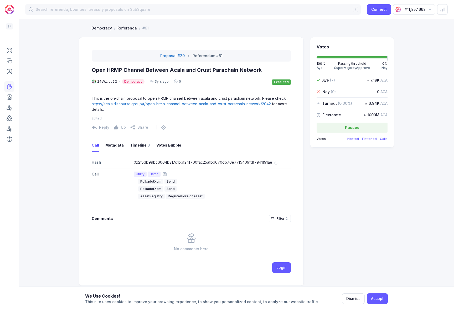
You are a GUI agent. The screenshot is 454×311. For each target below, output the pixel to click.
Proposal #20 (172, 55)
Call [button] (95, 145)
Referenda (127, 28)
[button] (9, 50)
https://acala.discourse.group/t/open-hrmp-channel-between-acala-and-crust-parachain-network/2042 (181, 104)
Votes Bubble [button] (168, 145)
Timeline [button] (140, 145)
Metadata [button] (114, 145)
